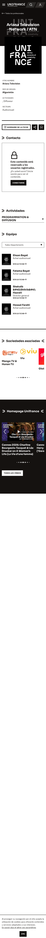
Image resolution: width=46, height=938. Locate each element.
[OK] (23, 934)
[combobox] (23, 245)
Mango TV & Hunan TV (9, 363)
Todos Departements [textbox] (14, 245)
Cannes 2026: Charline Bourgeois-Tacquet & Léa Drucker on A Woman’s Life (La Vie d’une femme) (17, 449)
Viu (22, 358)
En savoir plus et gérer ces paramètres (19, 927)
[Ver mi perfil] (40, 5)
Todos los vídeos (12, 473)
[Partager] (34, 127)
